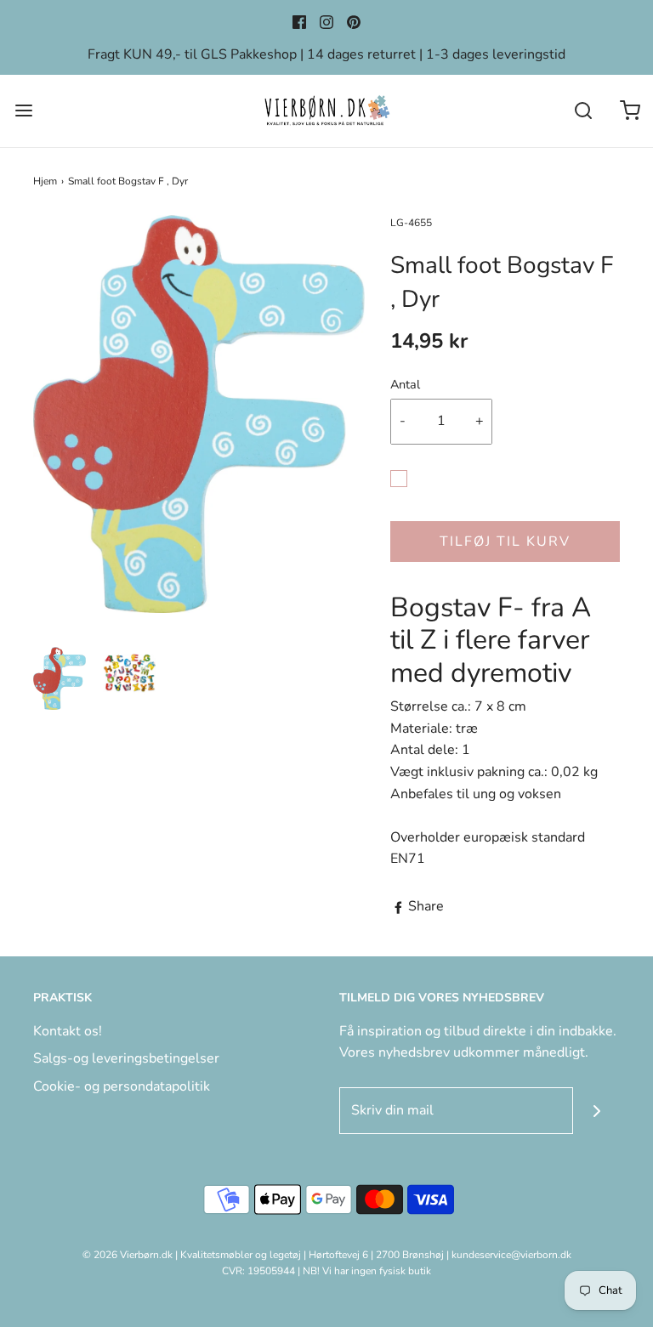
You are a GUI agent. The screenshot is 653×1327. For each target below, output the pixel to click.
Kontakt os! (67, 1031)
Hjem (45, 181)
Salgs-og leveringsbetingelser (126, 1058)
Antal (405, 384)
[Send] (596, 1110)
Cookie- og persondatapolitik (121, 1086)
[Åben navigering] (23, 111)
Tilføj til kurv (505, 541)
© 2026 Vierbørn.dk (127, 1255)
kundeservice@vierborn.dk (511, 1255)
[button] (59, 678)
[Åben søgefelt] (582, 111)
